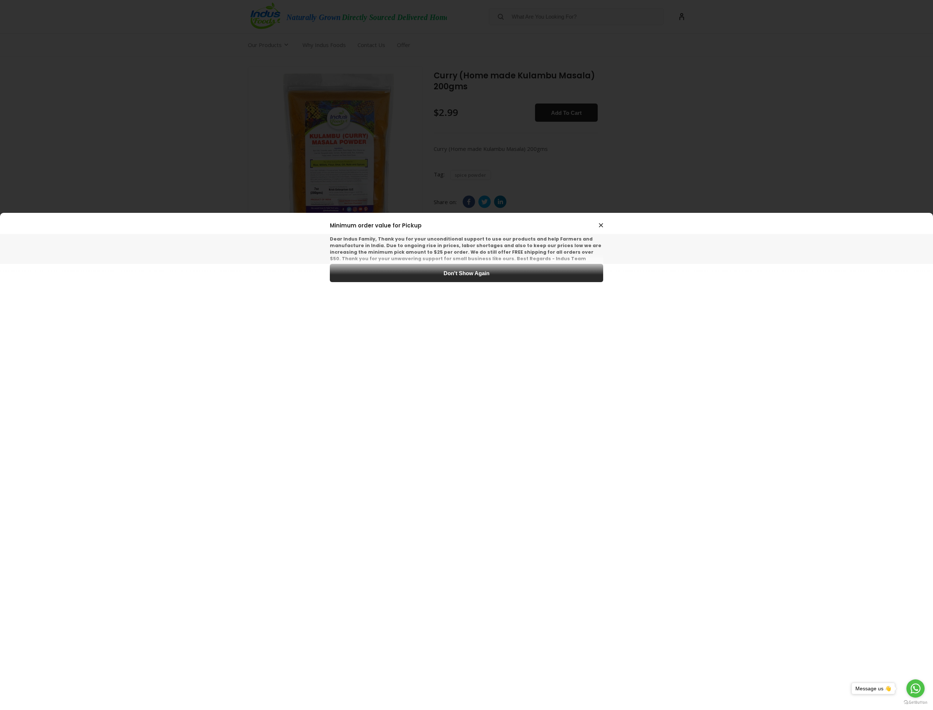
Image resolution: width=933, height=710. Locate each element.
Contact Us (371, 44)
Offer (403, 44)
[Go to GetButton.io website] (915, 702)
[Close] (601, 225)
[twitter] (484, 201)
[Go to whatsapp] (915, 688)
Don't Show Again (466, 273)
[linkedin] (500, 201)
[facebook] (468, 201)
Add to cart (566, 113)
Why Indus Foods (324, 44)
